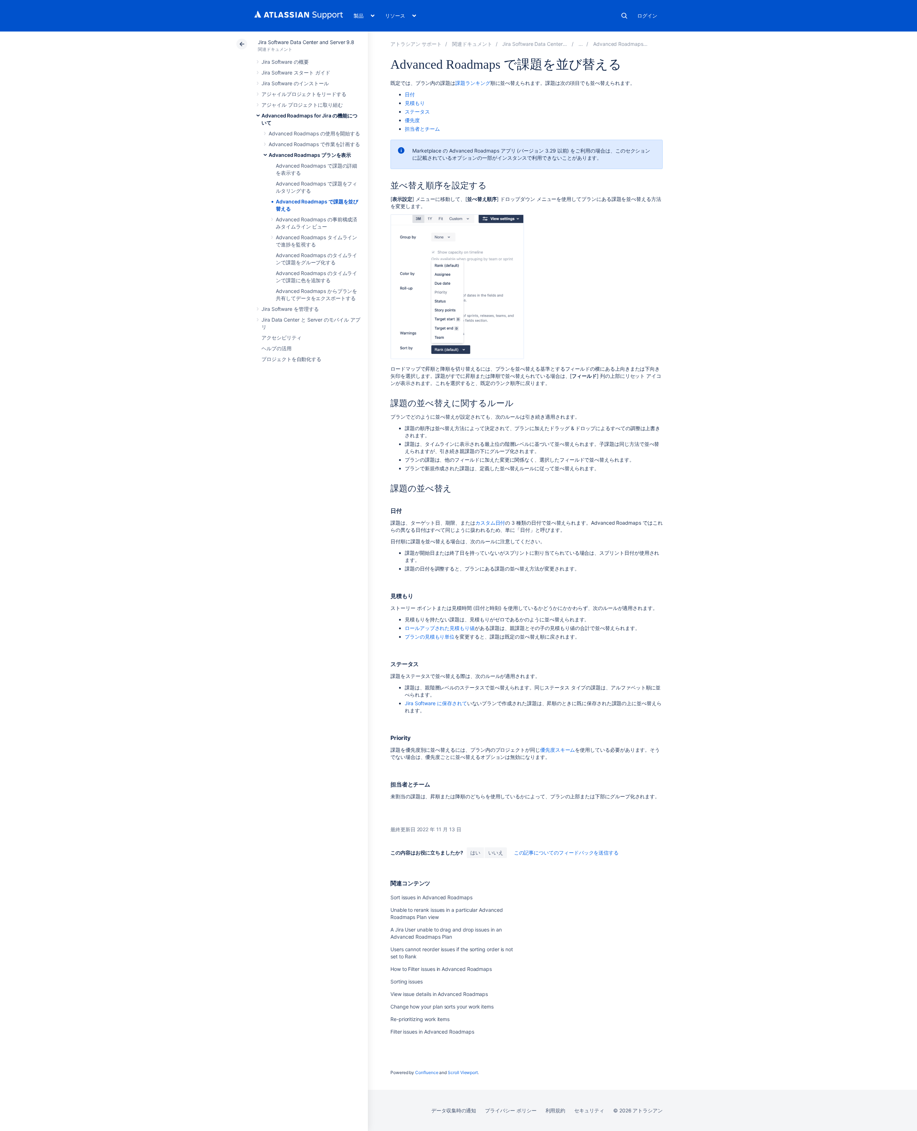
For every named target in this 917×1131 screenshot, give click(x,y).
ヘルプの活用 (276, 348)
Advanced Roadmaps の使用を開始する (314, 133)
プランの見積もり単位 (430, 637)
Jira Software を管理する (290, 309)
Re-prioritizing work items (420, 1019)
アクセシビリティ (281, 338)
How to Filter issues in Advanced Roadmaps (441, 969)
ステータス (417, 112)
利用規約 (556, 1110)
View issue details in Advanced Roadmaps (439, 994)
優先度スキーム (557, 750)
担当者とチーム (422, 129)
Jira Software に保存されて (436, 703)
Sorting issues (406, 981)
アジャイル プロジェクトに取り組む (302, 105)
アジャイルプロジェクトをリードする (303, 94)
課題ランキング (472, 83)
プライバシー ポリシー (510, 1110)
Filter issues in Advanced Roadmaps (432, 1032)
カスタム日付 (490, 523)
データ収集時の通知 (453, 1110)
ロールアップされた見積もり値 (440, 628)
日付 (410, 94)
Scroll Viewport (463, 1072)
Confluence (426, 1072)
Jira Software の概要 (285, 62)
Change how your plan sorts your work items (442, 1007)
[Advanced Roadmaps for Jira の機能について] (580, 44)
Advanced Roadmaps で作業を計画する (314, 144)
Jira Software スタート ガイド (295, 72)
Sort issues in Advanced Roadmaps (431, 897)
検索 (624, 15)
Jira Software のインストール (295, 83)
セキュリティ (589, 1110)
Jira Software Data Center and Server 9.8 (306, 42)
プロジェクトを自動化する (291, 359)
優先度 (412, 120)
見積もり (415, 103)
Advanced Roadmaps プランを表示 (310, 155)
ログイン (647, 16)
